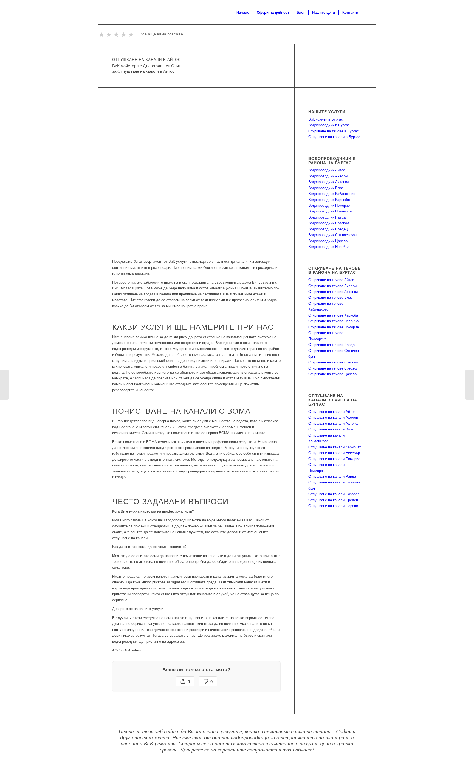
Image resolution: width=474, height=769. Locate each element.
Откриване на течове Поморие (333, 326)
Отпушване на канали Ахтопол (334, 423)
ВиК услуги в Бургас (325, 119)
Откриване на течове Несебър (333, 320)
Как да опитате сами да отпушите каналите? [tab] (149, 546)
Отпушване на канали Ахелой (333, 417)
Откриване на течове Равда (331, 344)
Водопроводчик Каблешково (331, 193)
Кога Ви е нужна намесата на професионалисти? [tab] (153, 511)
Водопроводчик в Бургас (329, 124)
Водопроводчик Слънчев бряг (333, 234)
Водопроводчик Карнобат (329, 199)
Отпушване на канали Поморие (334, 458)
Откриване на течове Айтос (331, 279)
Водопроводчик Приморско (330, 211)
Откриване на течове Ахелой (332, 285)
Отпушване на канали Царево (333, 505)
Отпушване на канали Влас (331, 429)
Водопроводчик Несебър (328, 246)
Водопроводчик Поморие (329, 205)
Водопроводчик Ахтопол (328, 181)
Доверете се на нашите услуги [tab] (137, 608)
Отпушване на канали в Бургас (334, 136)
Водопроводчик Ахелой (328, 175)
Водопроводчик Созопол (328, 222)
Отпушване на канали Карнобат (334, 446)
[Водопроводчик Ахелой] (4, 385)
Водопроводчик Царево (328, 240)
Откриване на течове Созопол (333, 362)
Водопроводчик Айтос (326, 169)
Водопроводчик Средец (328, 228)
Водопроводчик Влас (326, 187)
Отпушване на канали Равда (332, 476)
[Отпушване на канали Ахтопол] (469, 385)
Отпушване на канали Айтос (332, 411)
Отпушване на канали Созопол (334, 493)
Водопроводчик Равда (327, 217)
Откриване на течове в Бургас (333, 130)
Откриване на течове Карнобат (334, 315)
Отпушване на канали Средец (333, 499)
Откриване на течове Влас (330, 297)
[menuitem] (243, 12)
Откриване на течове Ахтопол (333, 291)
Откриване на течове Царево (332, 373)
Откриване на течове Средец (332, 368)
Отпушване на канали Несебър (334, 452)
